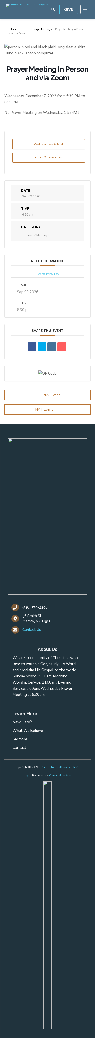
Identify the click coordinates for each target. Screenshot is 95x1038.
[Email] (61, 346)
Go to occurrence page (47, 274)
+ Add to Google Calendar (48, 144)
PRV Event (51, 395)
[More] (84, 9)
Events (24, 29)
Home (13, 29)
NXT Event (44, 409)
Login (26, 776)
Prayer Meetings (42, 29)
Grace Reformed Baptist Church (59, 767)
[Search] (53, 9)
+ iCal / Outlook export (49, 157)
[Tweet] (42, 346)
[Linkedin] (52, 346)
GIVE (68, 9)
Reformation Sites (60, 776)
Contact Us (31, 630)
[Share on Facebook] (32, 346)
